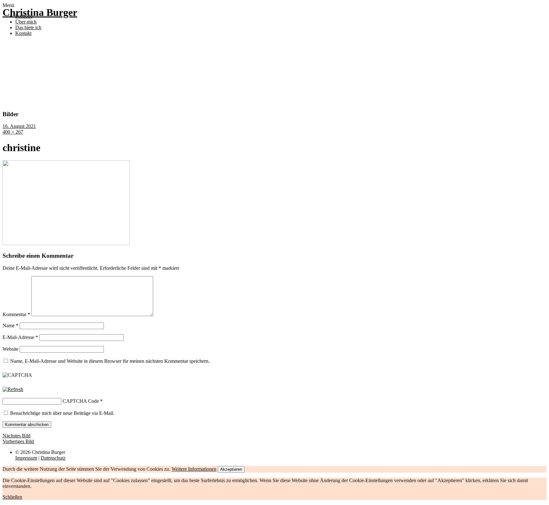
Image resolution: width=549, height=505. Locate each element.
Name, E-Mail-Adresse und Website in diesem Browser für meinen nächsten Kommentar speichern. (110, 361)
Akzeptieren (231, 469)
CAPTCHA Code (81, 401)
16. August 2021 (19, 126)
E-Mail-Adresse (20, 337)
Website (10, 349)
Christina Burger (40, 12)
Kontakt (23, 33)
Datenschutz (53, 458)
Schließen (12, 497)
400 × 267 (13, 132)
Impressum (26, 458)
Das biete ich (28, 27)
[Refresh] (13, 389)
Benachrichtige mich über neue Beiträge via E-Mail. (62, 413)
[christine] (66, 243)
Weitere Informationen (194, 469)
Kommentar (16, 314)
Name (10, 325)
